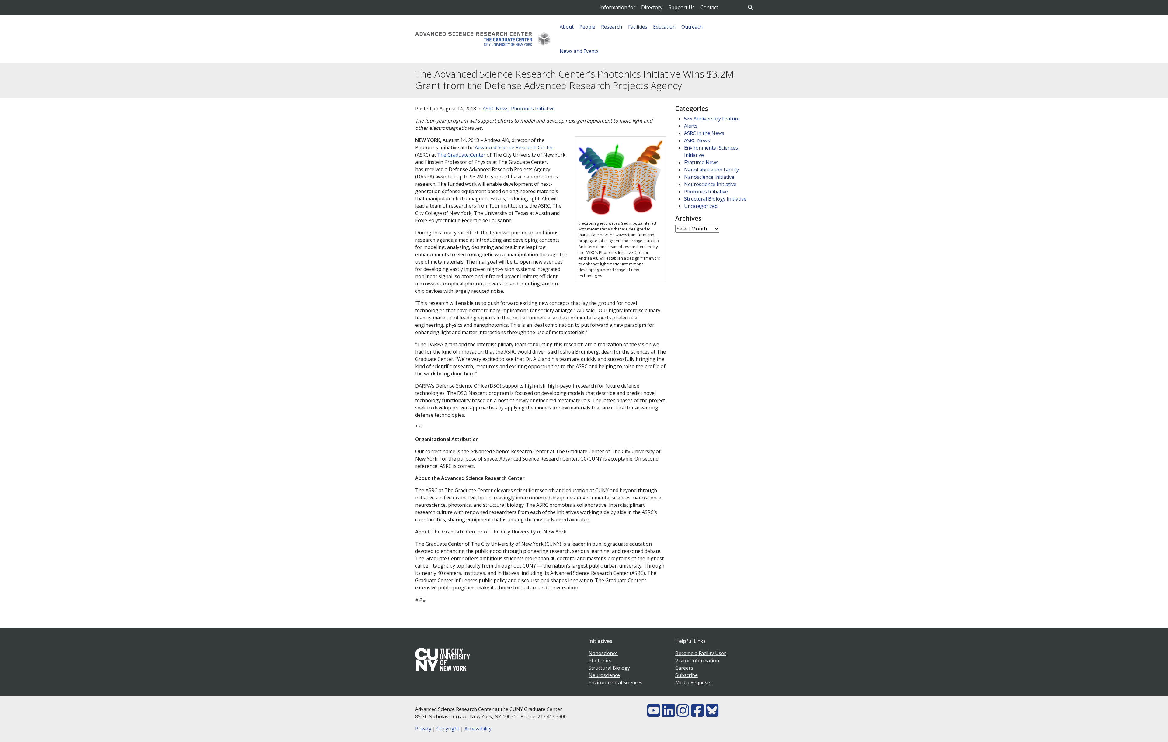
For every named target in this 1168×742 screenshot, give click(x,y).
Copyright (447, 728)
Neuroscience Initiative (710, 184)
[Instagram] (683, 714)
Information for (617, 7)
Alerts (690, 126)
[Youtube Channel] (653, 714)
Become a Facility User (700, 653)
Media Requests (693, 682)
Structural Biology (609, 667)
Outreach (692, 26)
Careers (684, 667)
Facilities (637, 26)
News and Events (579, 51)
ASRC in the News (704, 133)
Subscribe (686, 675)
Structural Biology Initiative (715, 198)
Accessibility (478, 728)
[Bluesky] (712, 714)
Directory (651, 7)
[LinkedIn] (668, 714)
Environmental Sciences (615, 682)
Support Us (682, 7)
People (587, 26)
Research (611, 26)
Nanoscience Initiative (709, 177)
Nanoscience (603, 653)
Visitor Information (697, 660)
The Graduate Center (461, 154)
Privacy (423, 728)
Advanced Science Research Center (514, 147)
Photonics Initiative (533, 108)
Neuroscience (604, 675)
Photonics (600, 660)
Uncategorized (701, 206)
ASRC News (496, 108)
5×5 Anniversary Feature (712, 118)
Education (664, 26)
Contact (709, 7)
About (567, 26)
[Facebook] (697, 714)
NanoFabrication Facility (711, 169)
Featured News (701, 162)
